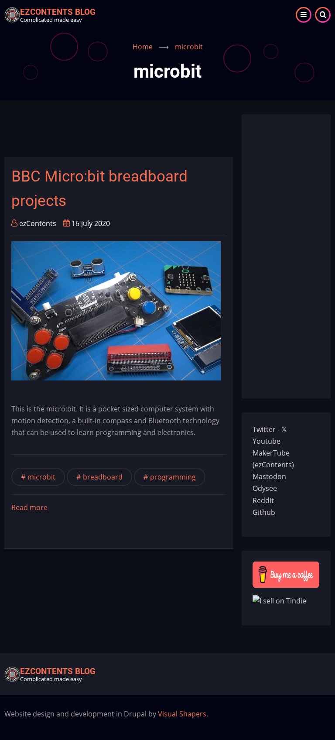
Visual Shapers (182, 714)
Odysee (265, 488)
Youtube (266, 441)
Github (264, 512)
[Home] (12, 14)
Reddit (263, 500)
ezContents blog (58, 12)
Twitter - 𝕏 (270, 429)
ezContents (37, 223)
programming (173, 477)
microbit (41, 477)
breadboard (103, 477)
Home (143, 46)
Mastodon (269, 476)
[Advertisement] (163, 134)
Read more (29, 508)
